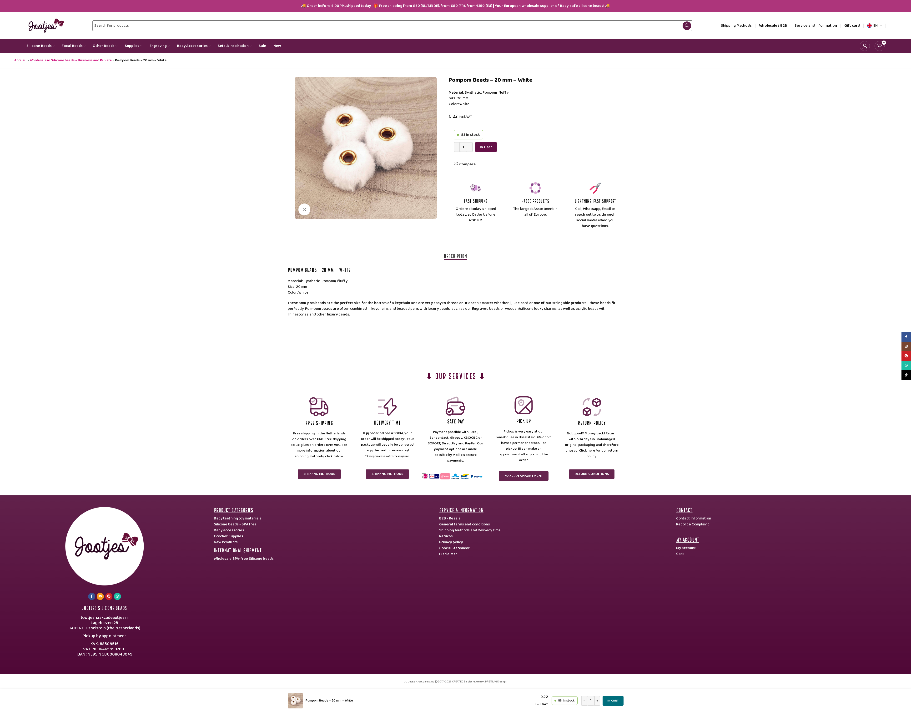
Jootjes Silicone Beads (104, 607)
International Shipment (238, 550)
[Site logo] (45, 25)
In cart (486, 147)
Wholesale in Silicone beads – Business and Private (71, 60)
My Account (687, 539)
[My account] (864, 46)
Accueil (20, 60)
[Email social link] (100, 596)
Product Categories (233, 509)
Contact (684, 509)
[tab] (455, 256)
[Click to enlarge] (304, 209)
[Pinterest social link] (108, 596)
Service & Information (461, 509)
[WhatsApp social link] (117, 596)
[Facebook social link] (91, 596)
